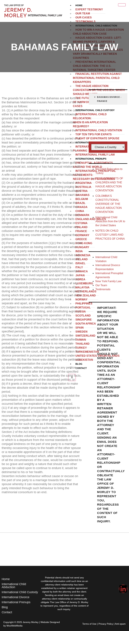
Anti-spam (120, 623)
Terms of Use (89, 623)
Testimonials (85, 21)
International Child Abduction (14, 585)
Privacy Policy (105, 623)
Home (78, 5)
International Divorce (15, 597)
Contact (7, 612)
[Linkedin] (123, 589)
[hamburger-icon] (122, 4)
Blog (5, 607)
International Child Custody (20, 592)
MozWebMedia (15, 625)
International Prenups (16, 602)
